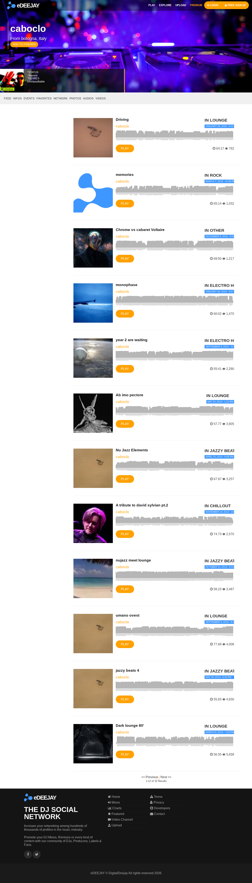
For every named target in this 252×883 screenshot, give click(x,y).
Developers (161, 808)
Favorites (44, 98)
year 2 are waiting (131, 340)
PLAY (151, 5)
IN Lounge (216, 120)
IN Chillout (218, 505)
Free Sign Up (236, 5)
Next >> (165, 777)
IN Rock (213, 175)
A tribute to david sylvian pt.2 (142, 505)
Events (29, 98)
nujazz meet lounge (133, 560)
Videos (100, 98)
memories (125, 175)
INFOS (17, 98)
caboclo (122, 126)
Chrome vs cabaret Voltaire (140, 230)
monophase (126, 285)
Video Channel (122, 819)
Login (213, 5)
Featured (117, 814)
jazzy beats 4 (127, 670)
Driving (122, 119)
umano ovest (127, 615)
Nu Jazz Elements (132, 450)
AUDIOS (88, 98)
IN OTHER (214, 230)
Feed (7, 98)
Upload (116, 825)
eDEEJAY (27, 5)
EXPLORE (165, 5)
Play (125, 148)
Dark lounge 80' (130, 725)
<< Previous (149, 777)
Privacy (158, 802)
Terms (157, 796)
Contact (159, 814)
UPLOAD (180, 5)
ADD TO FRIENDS (24, 44)
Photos (75, 98)
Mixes (115, 802)
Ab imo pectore (129, 395)
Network (61, 98)
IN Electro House (225, 285)
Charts (116, 808)
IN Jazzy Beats (221, 450)
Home (115, 796)
